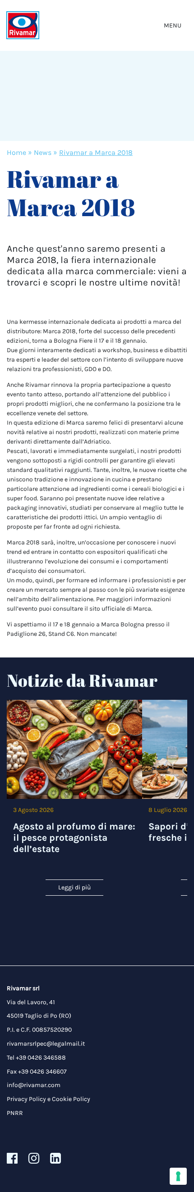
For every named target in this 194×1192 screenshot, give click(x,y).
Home (16, 152)
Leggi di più (74, 887)
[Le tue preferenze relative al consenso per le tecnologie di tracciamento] (178, 1176)
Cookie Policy (71, 1099)
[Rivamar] (22, 25)
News (42, 152)
